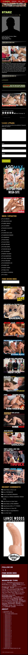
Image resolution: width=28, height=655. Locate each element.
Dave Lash (13, 489)
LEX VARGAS (6, 218)
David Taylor (14, 501)
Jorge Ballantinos (14, 510)
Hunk (17, 597)
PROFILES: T (8, 639)
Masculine (4, 600)
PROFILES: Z (8, 647)
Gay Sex (20, 592)
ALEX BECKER (6, 260)
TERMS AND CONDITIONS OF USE (11, 648)
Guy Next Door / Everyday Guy (13, 594)
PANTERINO (6, 239)
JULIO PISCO (6, 242)
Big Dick (16, 584)
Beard (22, 583)
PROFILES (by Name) (8, 612)
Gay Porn (5, 592)
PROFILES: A (8, 615)
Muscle (9, 600)
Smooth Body (14, 603)
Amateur (4, 583)
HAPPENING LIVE (7, 611)
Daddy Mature (16, 591)
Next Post (22, 117)
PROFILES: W (8, 643)
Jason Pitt (14, 508)
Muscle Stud (17, 600)
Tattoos (5, 605)
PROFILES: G (8, 622)
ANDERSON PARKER (8, 235)
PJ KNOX (5, 274)
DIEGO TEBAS (6, 267)
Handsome (7, 597)
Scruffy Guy (17, 601)
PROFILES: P (8, 634)
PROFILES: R (8, 636)
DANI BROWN (6, 244)
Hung (14, 597)
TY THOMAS (17, 506)
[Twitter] (3, 570)
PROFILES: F (8, 621)
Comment (4, 128)
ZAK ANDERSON (7, 256)
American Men (11, 15)
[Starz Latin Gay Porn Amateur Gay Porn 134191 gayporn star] (14, 86)
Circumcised (19, 586)
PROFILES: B (8, 616)
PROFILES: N (8, 631)
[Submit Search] (3, 282)
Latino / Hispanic (5, 114)
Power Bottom (9, 601)
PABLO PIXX (6, 270)
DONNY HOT (6, 265)
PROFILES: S (8, 638)
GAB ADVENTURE (7, 221)
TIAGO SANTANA (7, 258)
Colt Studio (16, 588)
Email (3, 148)
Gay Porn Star (12, 592)
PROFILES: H (8, 624)
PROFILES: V (8, 642)
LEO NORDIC (6, 225)
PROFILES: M (8, 630)
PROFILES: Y (8, 645)
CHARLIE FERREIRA (8, 272)
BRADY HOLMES (7, 253)
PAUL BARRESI (14, 503)
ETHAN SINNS (6, 246)
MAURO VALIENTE (7, 228)
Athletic (10, 583)
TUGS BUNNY (6, 251)
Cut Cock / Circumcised (14, 588)
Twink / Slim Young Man (16, 605)
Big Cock (10, 584)
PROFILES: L (8, 629)
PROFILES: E (8, 620)
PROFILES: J (8, 626)
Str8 (21, 603)
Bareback (16, 583)
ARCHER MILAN (7, 249)
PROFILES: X (8, 644)
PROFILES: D (8, 619)
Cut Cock (21, 588)
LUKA (4, 230)
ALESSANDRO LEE (7, 263)
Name (3, 143)
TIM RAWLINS (9, 492)
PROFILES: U (8, 640)
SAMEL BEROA (6, 223)
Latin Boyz (16, 15)
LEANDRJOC (6, 237)
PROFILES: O (8, 633)
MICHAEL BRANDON (13, 494)
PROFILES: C (8, 617)
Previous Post (7, 117)
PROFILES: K (8, 628)
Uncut (3, 606)
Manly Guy (18, 598)
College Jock (8, 587)
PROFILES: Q (8, 635)
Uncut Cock (10, 606)
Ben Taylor (8, 513)
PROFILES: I (8, 625)
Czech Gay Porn (7, 591)
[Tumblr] (5, 570)
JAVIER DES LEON (7, 232)
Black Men (9, 586)
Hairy (14, 595)
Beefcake (5, 584)
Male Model (10, 598)
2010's (7, 15)
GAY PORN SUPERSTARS (11, 614)
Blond (14, 586)
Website (3, 153)
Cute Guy (19, 589)
